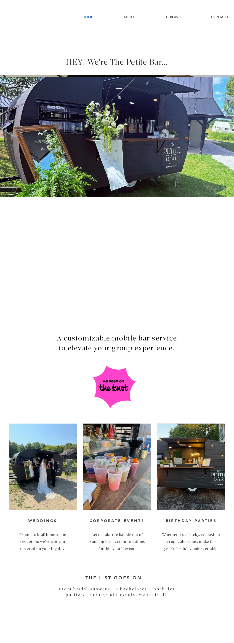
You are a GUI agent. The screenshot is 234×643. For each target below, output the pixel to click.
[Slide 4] (117, 191)
